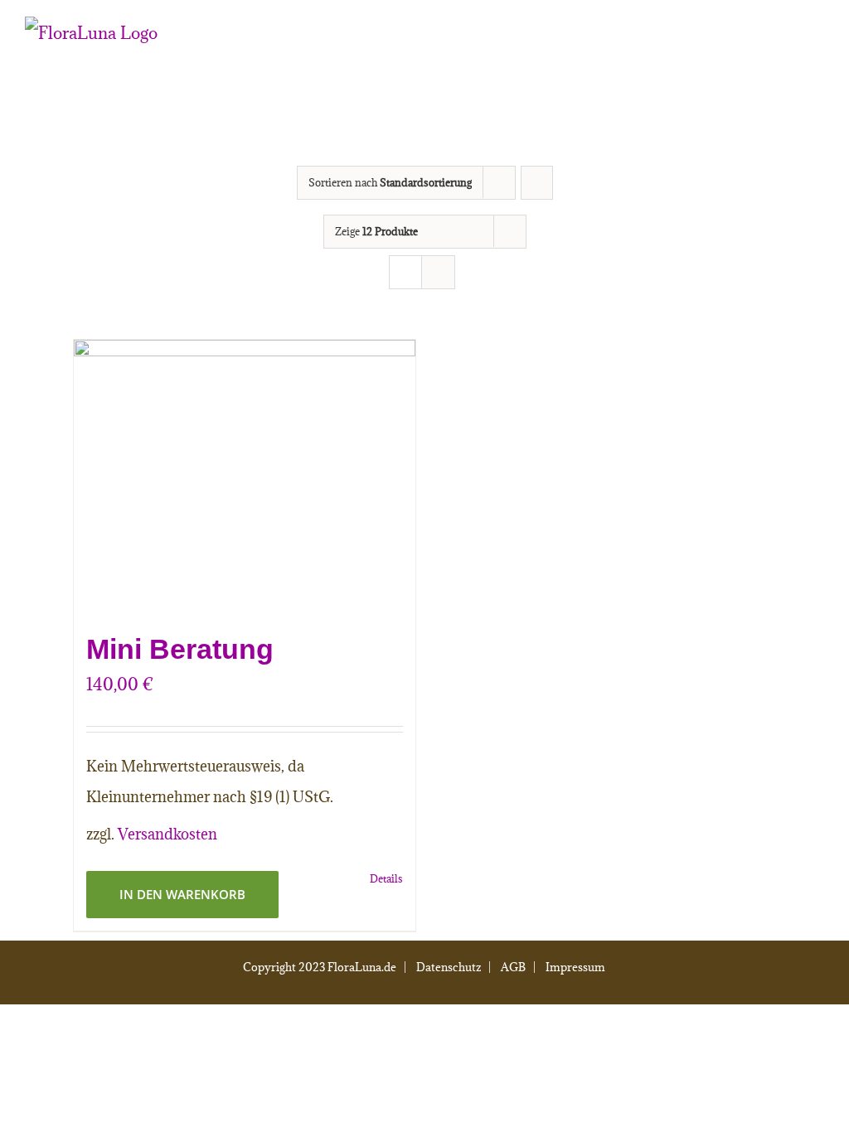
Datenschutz (448, 967)
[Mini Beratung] (244, 476)
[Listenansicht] (438, 272)
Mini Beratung (180, 649)
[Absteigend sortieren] (537, 183)
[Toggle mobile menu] (817, 46)
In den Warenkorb (182, 894)
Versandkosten (167, 834)
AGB (513, 967)
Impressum (575, 967)
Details (386, 878)
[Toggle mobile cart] (787, 46)
